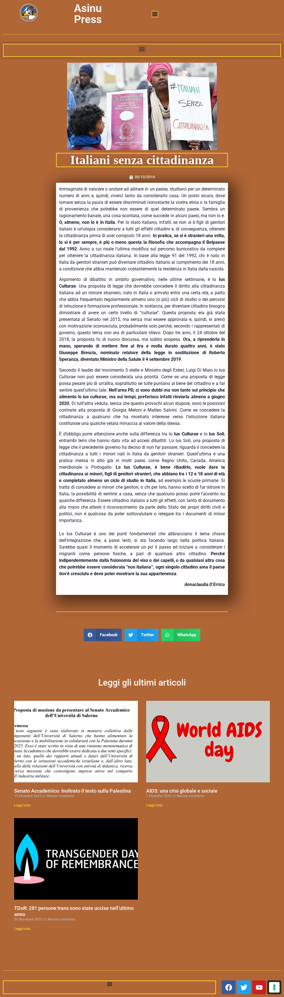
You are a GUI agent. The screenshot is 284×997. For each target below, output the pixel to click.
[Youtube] (259, 987)
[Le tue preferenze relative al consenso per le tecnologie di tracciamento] (274, 987)
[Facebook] (228, 987)
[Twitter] (244, 987)
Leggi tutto (22, 805)
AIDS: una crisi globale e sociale (181, 791)
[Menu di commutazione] (155, 14)
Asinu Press (88, 14)
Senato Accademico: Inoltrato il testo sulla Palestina (72, 791)
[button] (142, 49)
